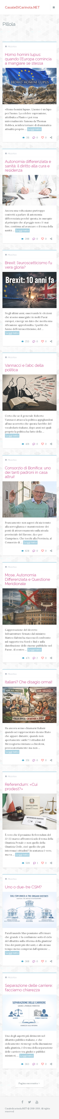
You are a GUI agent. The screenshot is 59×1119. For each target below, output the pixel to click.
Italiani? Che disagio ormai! (28, 682)
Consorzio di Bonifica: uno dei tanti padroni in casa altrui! (28, 472)
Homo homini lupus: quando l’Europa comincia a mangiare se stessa (28, 59)
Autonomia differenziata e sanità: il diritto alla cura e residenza (28, 166)
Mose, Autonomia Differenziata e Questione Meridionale (27, 579)
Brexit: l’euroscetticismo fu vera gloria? (28, 264)
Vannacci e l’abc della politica (24, 367)
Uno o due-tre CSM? (23, 887)
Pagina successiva (28, 1083)
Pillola (12, 46)
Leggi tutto (34, 129)
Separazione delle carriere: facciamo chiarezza (29, 987)
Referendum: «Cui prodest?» (21, 786)
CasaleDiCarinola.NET (22, 7)
